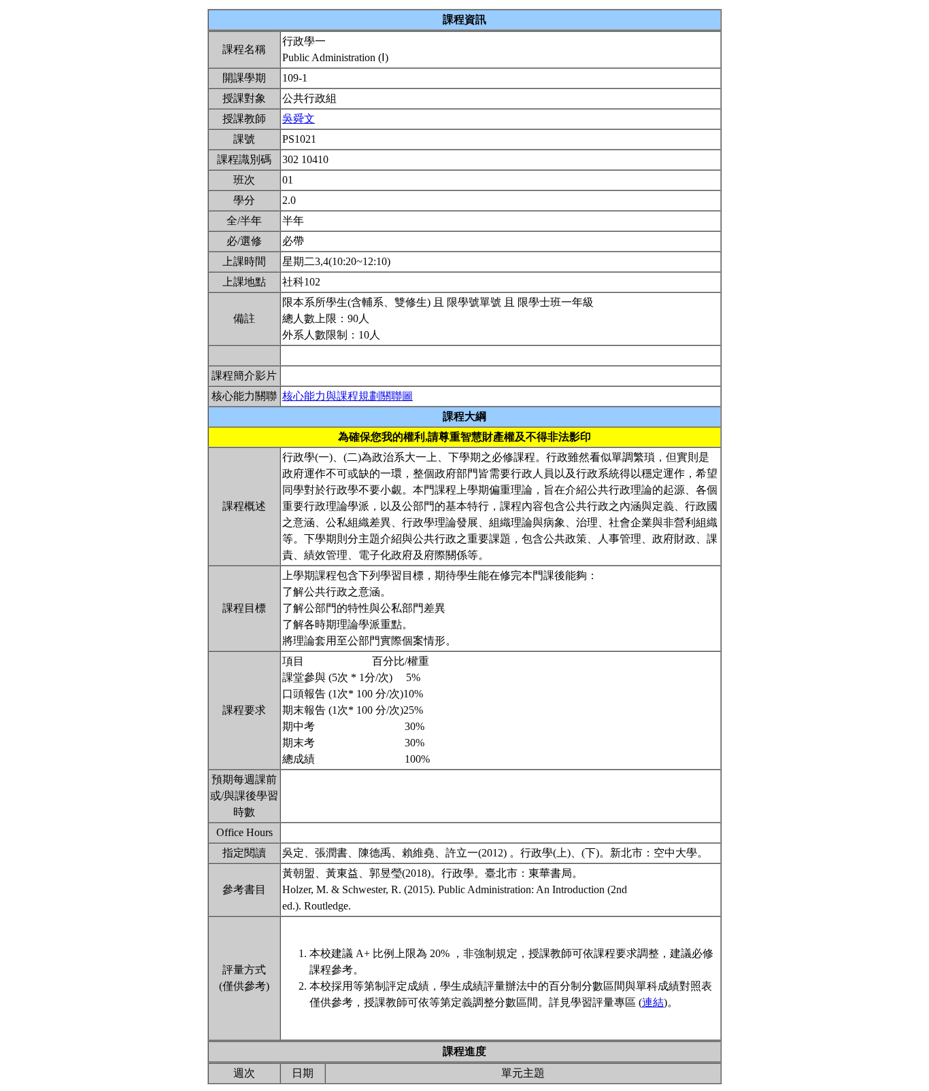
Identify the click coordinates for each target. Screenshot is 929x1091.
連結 (653, 1002)
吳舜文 (298, 118)
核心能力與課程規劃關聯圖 (347, 396)
